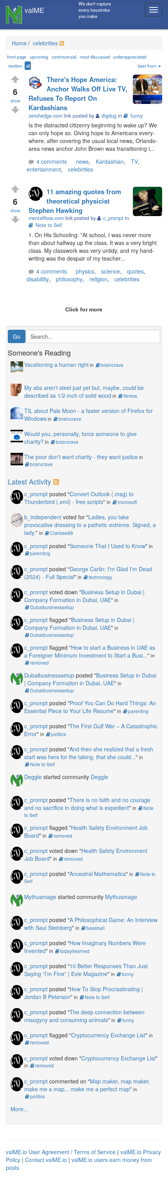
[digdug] (37, 82)
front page (16, 57)
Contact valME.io (46, 1160)
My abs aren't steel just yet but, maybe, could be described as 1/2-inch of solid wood (84, 391)
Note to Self (49, 225)
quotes (135, 271)
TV (134, 161)
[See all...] (57, 481)
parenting (40, 553)
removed (39, 662)
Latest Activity (29, 481)
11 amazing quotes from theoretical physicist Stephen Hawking (75, 201)
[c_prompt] (37, 194)
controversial (64, 57)
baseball (95, 927)
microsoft (127, 502)
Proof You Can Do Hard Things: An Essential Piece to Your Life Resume (90, 707)
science (110, 271)
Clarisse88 (61, 532)
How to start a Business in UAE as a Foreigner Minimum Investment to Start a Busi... (89, 651)
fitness (130, 395)
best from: (147, 66)
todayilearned (74, 950)
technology (100, 577)
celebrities (44, 43)
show (15, 101)
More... (19, 1109)
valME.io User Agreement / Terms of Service (61, 1152)
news (82, 161)
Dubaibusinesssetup (52, 607)
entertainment (44, 169)
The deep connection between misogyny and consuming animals (84, 1016)
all (28, 66)
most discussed (95, 57)
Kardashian (110, 161)
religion (98, 279)
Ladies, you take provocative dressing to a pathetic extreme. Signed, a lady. (90, 524)
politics (58, 734)
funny (136, 115)
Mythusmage (40, 897)
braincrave (112, 364)
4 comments (51, 161)
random (15, 66)
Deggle (33, 777)
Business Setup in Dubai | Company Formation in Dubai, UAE (84, 596)
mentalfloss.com (46, 218)
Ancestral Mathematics (98, 874)
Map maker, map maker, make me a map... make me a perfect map (87, 1085)
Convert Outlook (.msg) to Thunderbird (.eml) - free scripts (79, 498)
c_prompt (36, 494)
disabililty (38, 279)
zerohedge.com (45, 115)
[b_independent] (17, 519)
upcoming (39, 57)
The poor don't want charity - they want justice (81, 457)
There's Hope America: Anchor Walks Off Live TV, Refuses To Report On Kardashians (78, 93)
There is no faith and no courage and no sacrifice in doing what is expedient (87, 804)
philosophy (69, 279)
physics (85, 271)
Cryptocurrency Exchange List (108, 1035)
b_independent (42, 517)
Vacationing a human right (56, 364)
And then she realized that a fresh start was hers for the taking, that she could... (88, 753)
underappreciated (129, 57)
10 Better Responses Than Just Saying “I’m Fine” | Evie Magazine (86, 970)
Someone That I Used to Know (107, 546)
